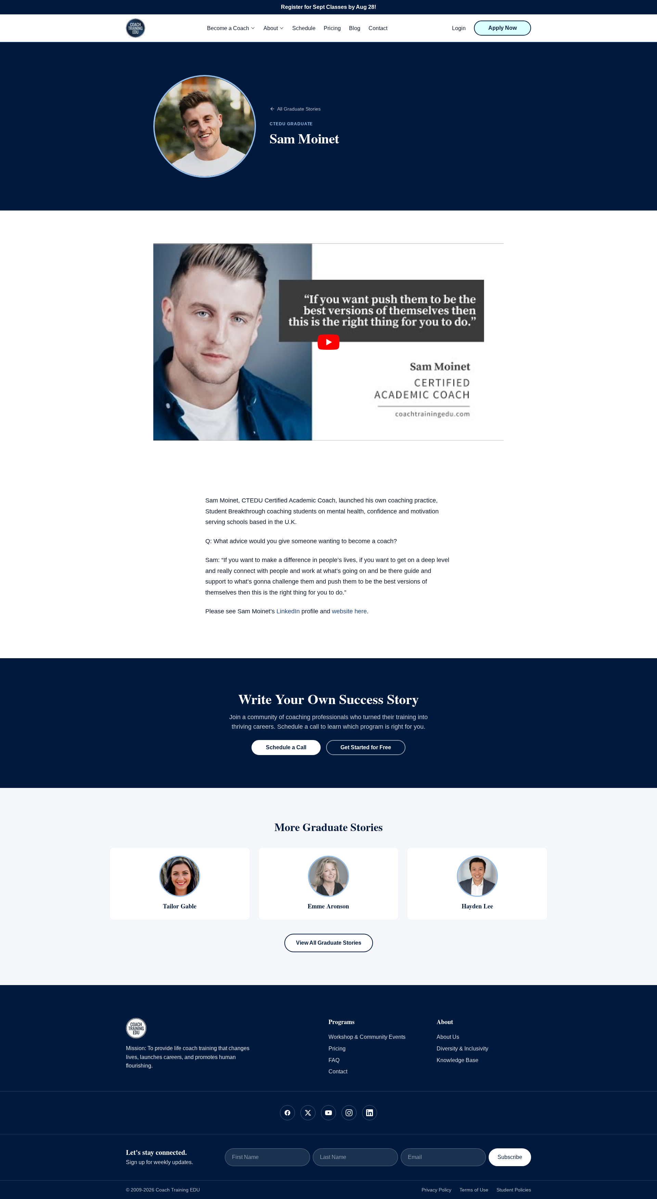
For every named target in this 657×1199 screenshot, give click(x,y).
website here (349, 611)
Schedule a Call (286, 747)
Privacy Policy (436, 1189)
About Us (448, 1037)
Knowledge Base (457, 1060)
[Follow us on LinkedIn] (369, 1112)
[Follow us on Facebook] (287, 1112)
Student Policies (514, 1189)
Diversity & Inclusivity (462, 1048)
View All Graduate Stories (328, 943)
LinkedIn (288, 611)
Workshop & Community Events (366, 1037)
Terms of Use (474, 1189)
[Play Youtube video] (328, 342)
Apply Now (502, 28)
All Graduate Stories (299, 109)
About (270, 28)
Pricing (332, 28)
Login (459, 28)
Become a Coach (228, 28)
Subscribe (510, 1157)
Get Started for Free (365, 747)
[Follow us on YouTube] (328, 1112)
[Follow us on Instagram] (349, 1112)
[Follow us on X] (307, 1112)
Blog (354, 28)
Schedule (303, 28)
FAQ (333, 1060)
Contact (378, 28)
